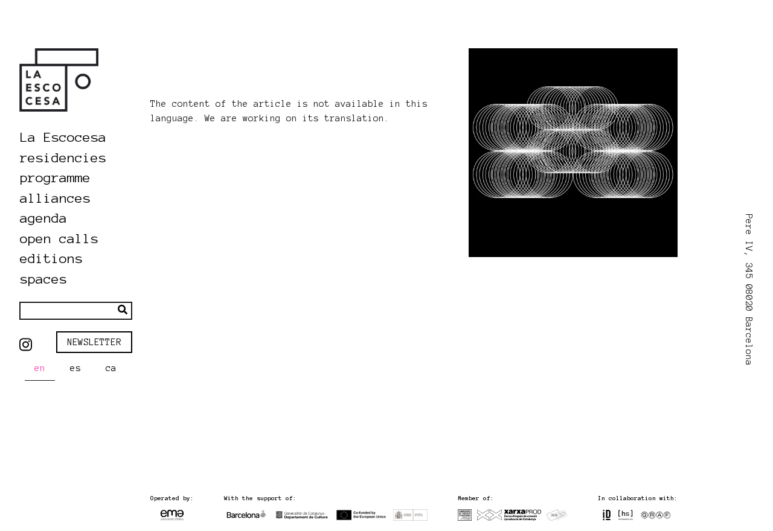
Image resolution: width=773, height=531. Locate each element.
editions (51, 258)
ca (111, 368)
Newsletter (94, 342)
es (75, 368)
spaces (43, 279)
